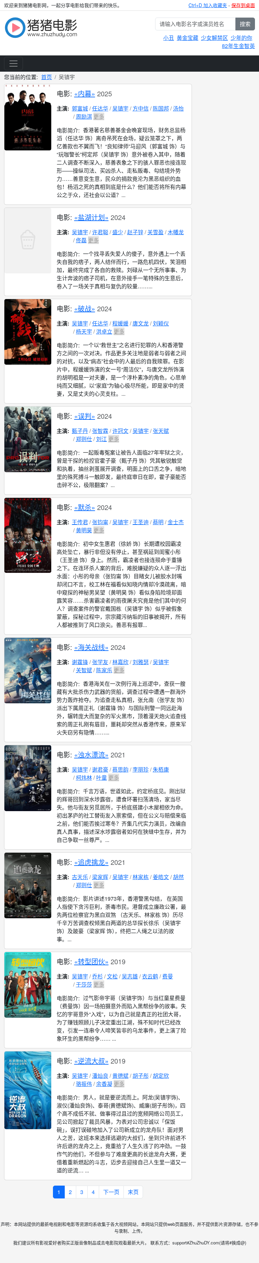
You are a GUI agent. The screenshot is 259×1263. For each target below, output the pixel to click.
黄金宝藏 (187, 38)
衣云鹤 (150, 976)
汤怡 (178, 108)
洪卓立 (104, 331)
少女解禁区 (214, 38)
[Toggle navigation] (13, 63)
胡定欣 (161, 1075)
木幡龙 (176, 232)
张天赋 (161, 431)
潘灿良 (100, 1075)
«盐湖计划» (91, 217)
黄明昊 (84, 530)
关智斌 (84, 670)
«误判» (84, 416)
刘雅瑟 (141, 662)
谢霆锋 (80, 662)
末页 (133, 1192)
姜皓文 (161, 877)
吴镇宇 (120, 108)
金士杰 (176, 522)
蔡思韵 (120, 769)
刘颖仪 (161, 323)
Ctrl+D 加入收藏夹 (208, 5)
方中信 (141, 108)
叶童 (101, 777)
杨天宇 (84, 331)
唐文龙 (141, 323)
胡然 (178, 877)
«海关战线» (91, 647)
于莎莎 (84, 984)
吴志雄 (130, 976)
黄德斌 (120, 1075)
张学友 (100, 662)
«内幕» (84, 93)
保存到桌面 (243, 5)
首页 (46, 77)
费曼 (167, 976)
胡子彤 (141, 1075)
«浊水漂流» (91, 754)
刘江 (101, 439)
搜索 (245, 24)
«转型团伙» (91, 961)
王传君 (80, 522)
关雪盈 (155, 232)
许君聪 (100, 232)
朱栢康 (161, 769)
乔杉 (97, 976)
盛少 (117, 232)
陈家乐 (104, 670)
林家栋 (141, 877)
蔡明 (158, 522)
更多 (98, 116)
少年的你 (241, 38)
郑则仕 (84, 439)
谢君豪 (100, 769)
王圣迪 (141, 522)
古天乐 (80, 877)
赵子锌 (135, 232)
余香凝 (104, 1084)
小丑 (168, 38)
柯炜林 (84, 777)
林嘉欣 (120, 662)
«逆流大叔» (91, 1061)
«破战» (84, 308)
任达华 (100, 108)
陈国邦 (161, 108)
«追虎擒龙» (91, 862)
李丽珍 (141, 769)
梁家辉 (100, 877)
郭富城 (80, 108)
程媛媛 (120, 323)
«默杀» (84, 507)
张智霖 (100, 431)
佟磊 (81, 240)
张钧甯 (100, 522)
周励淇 (84, 116)
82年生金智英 (238, 46)
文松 (112, 976)
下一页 (111, 1192)
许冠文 (120, 431)
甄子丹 (80, 431)
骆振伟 (84, 1084)
